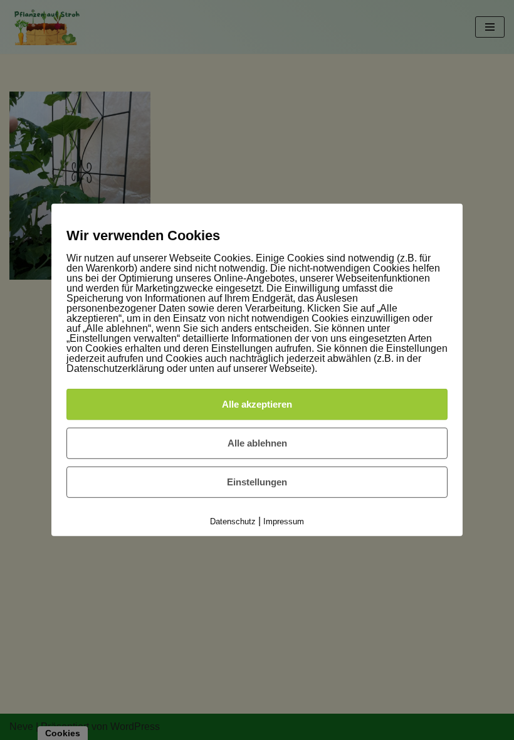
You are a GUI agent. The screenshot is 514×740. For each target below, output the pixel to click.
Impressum (283, 521)
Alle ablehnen (257, 443)
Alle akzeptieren (257, 404)
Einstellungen (257, 482)
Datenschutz (233, 521)
